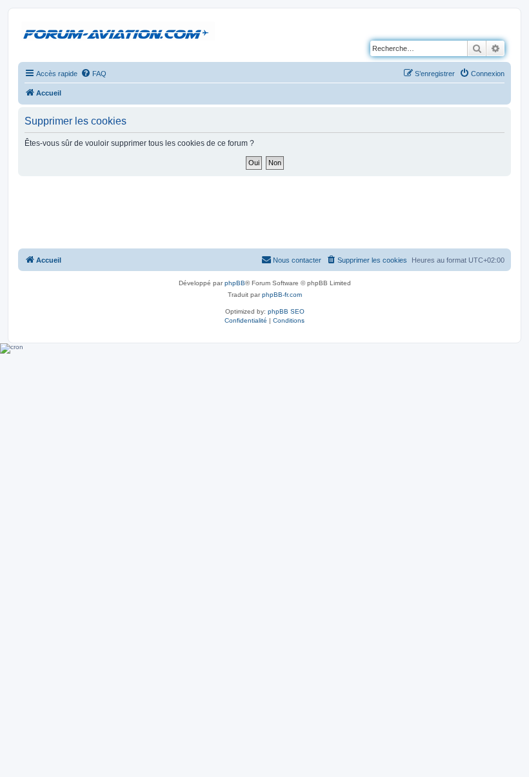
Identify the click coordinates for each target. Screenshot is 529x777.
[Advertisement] (264, 212)
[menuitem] (93, 73)
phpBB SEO (286, 311)
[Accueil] (118, 31)
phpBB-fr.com (282, 294)
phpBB (235, 283)
